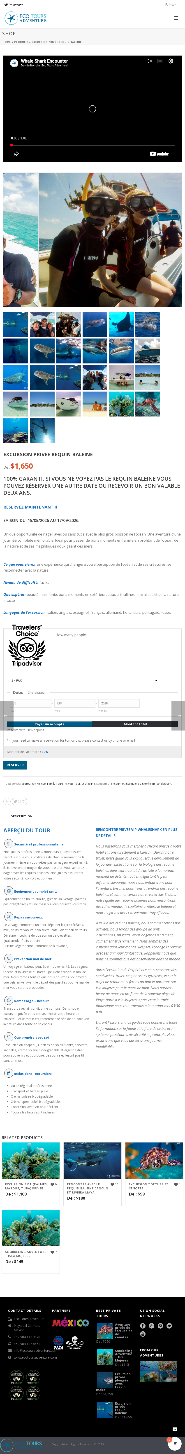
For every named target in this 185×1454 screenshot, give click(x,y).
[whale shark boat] (147, 351)
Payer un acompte (50, 724)
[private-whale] (95, 351)
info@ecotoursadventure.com (35, 1351)
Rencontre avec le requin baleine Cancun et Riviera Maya (87, 1188)
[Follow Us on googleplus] (151, 1326)
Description (22, 816)
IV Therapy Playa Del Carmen (158, 1414)
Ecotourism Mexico (34, 784)
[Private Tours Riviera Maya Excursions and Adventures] (21, 1445)
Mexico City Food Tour (153, 1401)
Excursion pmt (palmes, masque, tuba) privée (26, 1186)
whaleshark (164, 784)
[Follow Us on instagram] (160, 1326)
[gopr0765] (42, 324)
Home (7, 42)
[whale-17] (42, 351)
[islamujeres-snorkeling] (121, 404)
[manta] (121, 324)
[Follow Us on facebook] (143, 1326)
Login (172, 4)
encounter (117, 784)
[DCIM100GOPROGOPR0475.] (15, 404)
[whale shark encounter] (95, 377)
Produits (21, 42)
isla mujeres (133, 784)
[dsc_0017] (95, 404)
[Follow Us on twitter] (169, 1326)
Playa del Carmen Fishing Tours (152, 1407)
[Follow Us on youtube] (143, 1334)
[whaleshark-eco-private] (147, 377)
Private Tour (72, 784)
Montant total (135, 724)
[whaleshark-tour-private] (68, 351)
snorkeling (88, 784)
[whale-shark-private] (121, 377)
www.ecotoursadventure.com (35, 1357)
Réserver (15, 765)
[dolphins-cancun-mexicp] (147, 324)
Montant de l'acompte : (28, 752)
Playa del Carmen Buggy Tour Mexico (150, 1395)
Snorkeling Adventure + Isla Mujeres (25, 1254)
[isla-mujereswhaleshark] (42, 404)
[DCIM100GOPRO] (68, 377)
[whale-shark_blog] (121, 351)
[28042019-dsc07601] (147, 404)
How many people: (71, 634)
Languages (16, 4)
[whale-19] (95, 324)
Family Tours (55, 784)
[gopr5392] (42, 430)
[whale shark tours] (15, 377)
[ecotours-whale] (15, 351)
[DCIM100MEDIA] (68, 324)
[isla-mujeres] (15, 430)
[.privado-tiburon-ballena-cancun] (15, 324)
